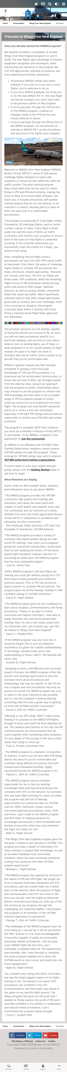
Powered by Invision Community (33, 1048)
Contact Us (40, 1041)
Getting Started (40, 469)
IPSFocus (29, 1041)
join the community (33, 438)
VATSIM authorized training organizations (29, 459)
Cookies (51, 1041)
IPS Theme (17, 1041)
